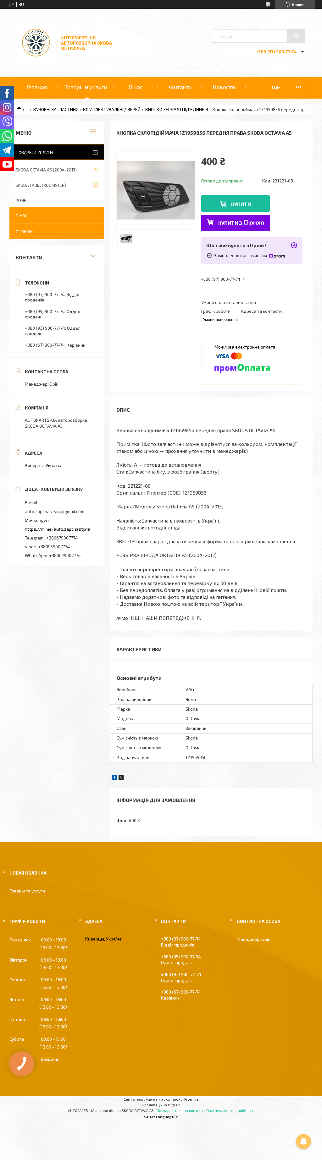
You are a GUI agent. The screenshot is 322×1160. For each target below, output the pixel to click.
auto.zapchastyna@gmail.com (54, 511)
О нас (136, 87)
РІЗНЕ (21, 200)
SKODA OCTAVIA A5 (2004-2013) (46, 169)
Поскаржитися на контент (180, 1110)
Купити (241, 204)
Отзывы (24, 231)
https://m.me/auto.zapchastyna (57, 529)
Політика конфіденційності (230, 1110)
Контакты (179, 87)
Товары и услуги (86, 87)
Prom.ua (191, 1099)
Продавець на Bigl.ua (161, 1105)
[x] (121, 778)
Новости (224, 87)
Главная (36, 87)
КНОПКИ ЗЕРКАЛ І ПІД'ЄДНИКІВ (176, 109)
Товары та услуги (27, 890)
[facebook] (114, 778)
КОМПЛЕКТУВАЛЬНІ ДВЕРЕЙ (112, 109)
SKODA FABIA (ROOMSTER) (41, 185)
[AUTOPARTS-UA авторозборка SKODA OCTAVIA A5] (36, 59)
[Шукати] (296, 35)
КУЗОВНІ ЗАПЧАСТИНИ (56, 109)
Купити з (230, 223)
